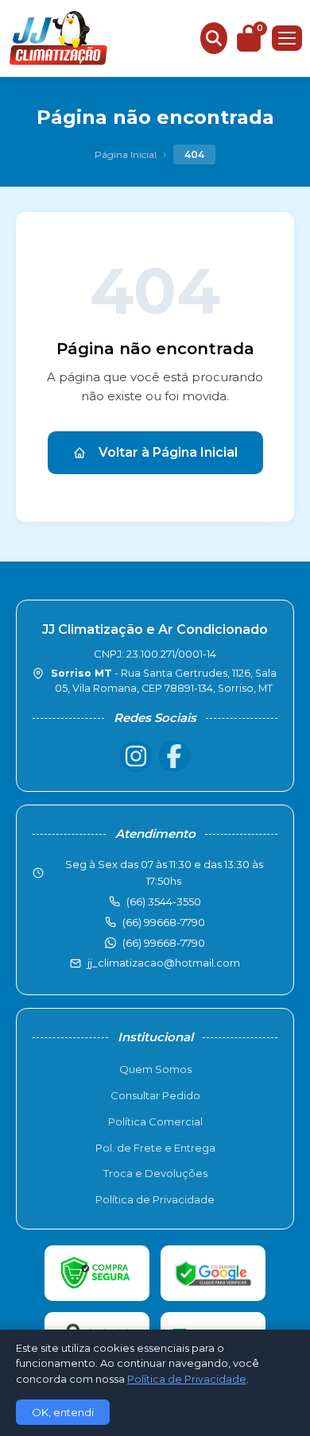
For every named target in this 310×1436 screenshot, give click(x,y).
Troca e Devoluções (155, 1173)
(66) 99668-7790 (163, 942)
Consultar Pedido (155, 1095)
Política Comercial (155, 1121)
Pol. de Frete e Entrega (155, 1147)
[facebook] (174, 756)
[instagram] (136, 756)
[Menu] (287, 38)
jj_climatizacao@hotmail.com (163, 962)
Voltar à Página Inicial (168, 452)
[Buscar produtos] (213, 38)
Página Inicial (126, 154)
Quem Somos (155, 1069)
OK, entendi (63, 1412)
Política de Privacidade (155, 1199)
